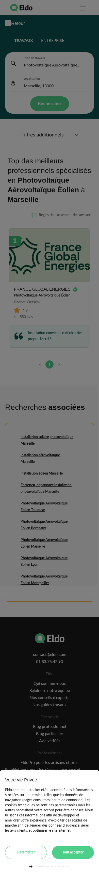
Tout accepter (73, 852)
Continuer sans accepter (52, 866)
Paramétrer (26, 852)
